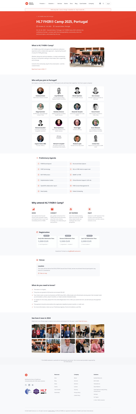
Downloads (57, 392)
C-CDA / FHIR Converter (99, 400)
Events (66, 3)
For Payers (96, 397)
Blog (76, 3)
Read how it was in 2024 (38, 69)
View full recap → (83, 321)
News (55, 383)
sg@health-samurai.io (75, 251)
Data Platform (97, 386)
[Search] (103, 3)
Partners (76, 383)
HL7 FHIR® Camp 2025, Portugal (45, 16)
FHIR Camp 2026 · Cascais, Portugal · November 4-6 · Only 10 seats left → (68, 9)
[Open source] (100, 3)
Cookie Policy (77, 395)
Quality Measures (98, 378)
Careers (76, 386)
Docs (71, 3)
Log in (108, 3)
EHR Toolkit (96, 381)
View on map (43, 273)
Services (60, 3)
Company (91, 3)
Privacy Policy (77, 392)
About (75, 378)
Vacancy (76, 389)
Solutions (51, 3)
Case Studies (83, 3)
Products (42, 3)
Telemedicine (97, 383)
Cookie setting (51, 411)
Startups (96, 394)
